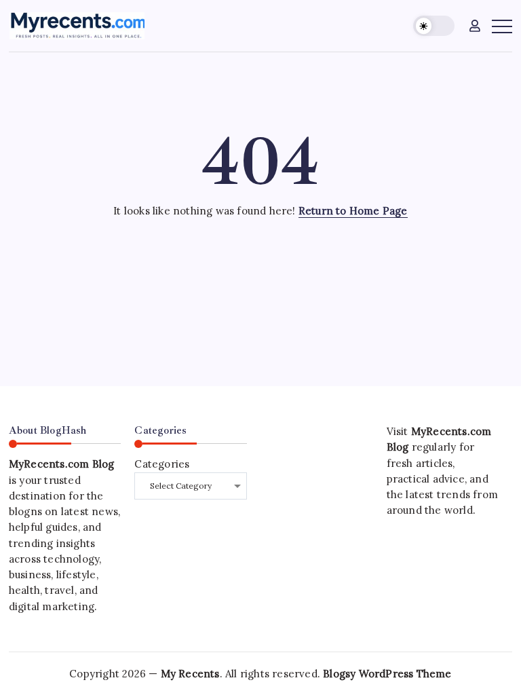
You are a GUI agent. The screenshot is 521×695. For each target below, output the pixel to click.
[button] (434, 26)
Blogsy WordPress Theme (387, 673)
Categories (161, 463)
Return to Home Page (353, 210)
